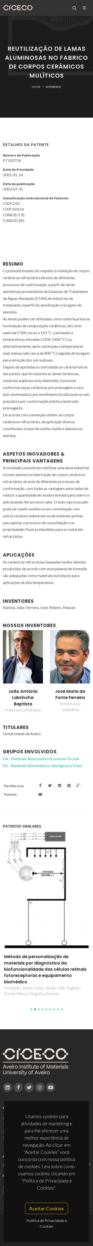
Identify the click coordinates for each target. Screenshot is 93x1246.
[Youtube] (50, 1087)
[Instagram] (40, 1087)
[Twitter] (29, 1087)
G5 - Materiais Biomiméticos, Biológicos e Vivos (42, 765)
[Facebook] (18, 1087)
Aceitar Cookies (46, 1208)
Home (36, 87)
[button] (31, 1009)
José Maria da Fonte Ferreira (70, 694)
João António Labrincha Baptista (23, 697)
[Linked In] (7, 1087)
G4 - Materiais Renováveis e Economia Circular (41, 758)
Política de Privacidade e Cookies (46, 1223)
